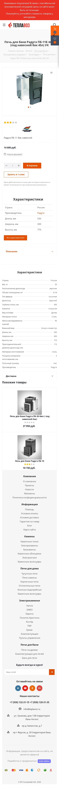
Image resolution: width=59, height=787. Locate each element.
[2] (8, 122)
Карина (29, 613)
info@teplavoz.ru (31, 709)
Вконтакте (18, 688)
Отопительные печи (29, 585)
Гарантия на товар (29, 521)
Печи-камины (29, 577)
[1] (5, 122)
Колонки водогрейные (30, 589)
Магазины (29, 493)
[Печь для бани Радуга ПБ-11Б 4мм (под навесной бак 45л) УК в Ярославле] (29, 88)
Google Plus (39, 688)
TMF (29, 625)
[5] (16, 122)
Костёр (29, 621)
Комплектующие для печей (29, 653)
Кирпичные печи (29, 581)
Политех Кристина (29, 617)
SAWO (29, 609)
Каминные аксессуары (29, 561)
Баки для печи (29, 657)
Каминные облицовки (29, 553)
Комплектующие (29, 633)
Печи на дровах (29, 649)
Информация (29, 504)
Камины (29, 536)
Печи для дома (29, 568)
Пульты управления (29, 637)
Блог (29, 525)
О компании (29, 481)
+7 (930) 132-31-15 (19, 702)
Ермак (29, 629)
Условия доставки (29, 517)
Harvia (29, 605)
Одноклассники (32, 688)
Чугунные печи (29, 573)
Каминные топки (30, 541)
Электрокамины (29, 545)
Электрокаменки (29, 600)
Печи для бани (30, 644)
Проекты (29, 485)
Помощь (29, 509)
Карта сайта (29, 529)
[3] (10, 122)
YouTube (25, 688)
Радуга (40, 212)
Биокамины (29, 549)
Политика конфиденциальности (29, 497)
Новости (29, 489)
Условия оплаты (29, 513)
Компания (29, 476)
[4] (13, 122)
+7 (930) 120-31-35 (39, 702)
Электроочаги (29, 557)
